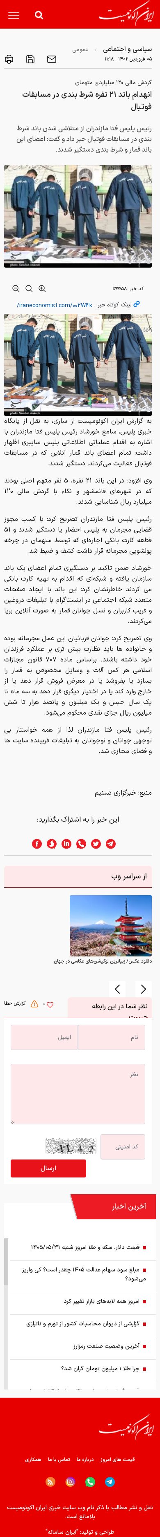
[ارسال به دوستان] (51, 59)
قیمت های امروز (118, 1459)
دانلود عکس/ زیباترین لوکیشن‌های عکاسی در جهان (103, 961)
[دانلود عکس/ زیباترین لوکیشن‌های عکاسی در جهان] (111, 926)
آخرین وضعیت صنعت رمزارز (106, 1346)
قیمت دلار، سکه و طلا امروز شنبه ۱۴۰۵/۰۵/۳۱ (85, 1247)
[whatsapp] (78, 844)
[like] (50, 1006)
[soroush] (49, 844)
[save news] (29, 59)
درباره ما (85, 1459)
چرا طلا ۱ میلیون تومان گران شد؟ (100, 1369)
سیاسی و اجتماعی (127, 49)
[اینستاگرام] (70, 1482)
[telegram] (115, 844)
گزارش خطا (15, 1003)
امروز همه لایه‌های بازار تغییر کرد (101, 1301)
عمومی (80, 49)
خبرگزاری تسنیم (115, 793)
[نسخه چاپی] (9, 59)
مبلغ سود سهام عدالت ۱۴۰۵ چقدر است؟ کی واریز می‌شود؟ (84, 1274)
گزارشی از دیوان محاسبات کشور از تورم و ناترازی (82, 1324)
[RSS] (50, 1482)
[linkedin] (64, 844)
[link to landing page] (126, 13)
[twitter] (93, 844)
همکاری (33, 1459)
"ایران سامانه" (62, 1532)
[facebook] (34, 844)
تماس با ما (59, 1459)
